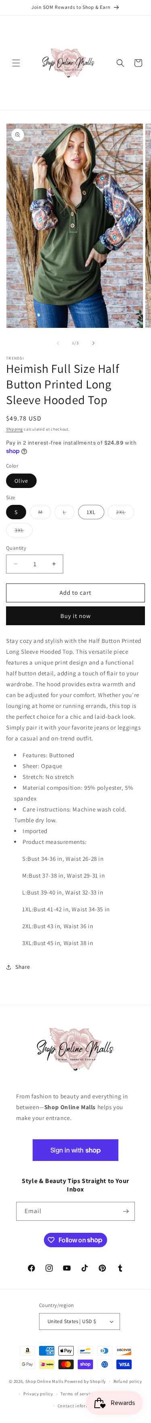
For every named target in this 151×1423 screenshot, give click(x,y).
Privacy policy (38, 1394)
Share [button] (22, 966)
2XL (125, 513)
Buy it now (75, 616)
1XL (91, 512)
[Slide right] (93, 343)
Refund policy (128, 1381)
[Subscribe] (125, 1211)
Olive (21, 480)
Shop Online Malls (44, 1381)
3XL (23, 531)
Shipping (14, 429)
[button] (16, 63)
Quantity (16, 548)
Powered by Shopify (85, 1381)
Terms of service (77, 1394)
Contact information (79, 1406)
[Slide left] (58, 343)
